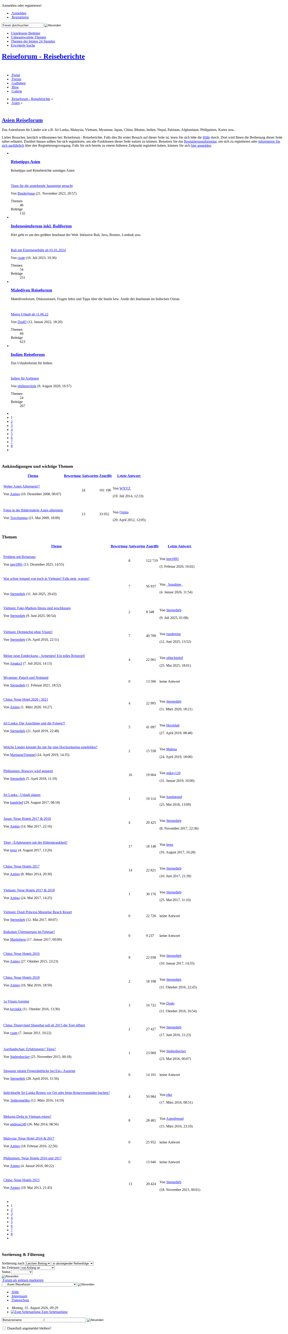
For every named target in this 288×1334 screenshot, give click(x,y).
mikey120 (173, 773)
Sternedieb (17, 594)
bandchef (16, 802)
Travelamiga (19, 518)
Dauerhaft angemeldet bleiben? (28, 1328)
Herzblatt (172, 725)
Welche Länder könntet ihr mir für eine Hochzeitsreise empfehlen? (50, 747)
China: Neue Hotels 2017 (21, 866)
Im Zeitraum (10, 1267)
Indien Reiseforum (28, 354)
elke (169, 1095)
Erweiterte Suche (23, 45)
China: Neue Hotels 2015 (21, 1180)
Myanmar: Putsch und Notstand (25, 677)
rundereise (173, 634)
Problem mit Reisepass (19, 557)
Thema (32, 476)
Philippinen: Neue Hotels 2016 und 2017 (32, 1158)
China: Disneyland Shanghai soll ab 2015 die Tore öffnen (44, 1025)
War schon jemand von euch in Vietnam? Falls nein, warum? (46, 578)
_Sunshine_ (174, 584)
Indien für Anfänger (25, 378)
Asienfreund (175, 1118)
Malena (171, 749)
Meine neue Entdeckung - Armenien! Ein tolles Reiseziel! (44, 656)
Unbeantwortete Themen (28, 37)
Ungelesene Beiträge (25, 33)
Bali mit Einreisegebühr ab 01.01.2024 (38, 250)
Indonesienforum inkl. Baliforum (41, 226)
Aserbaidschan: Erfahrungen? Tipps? (29, 1049)
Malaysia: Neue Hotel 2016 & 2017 (28, 1138)
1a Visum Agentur (16, 1001)
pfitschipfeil (174, 658)
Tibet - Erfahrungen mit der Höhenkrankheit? (35, 842)
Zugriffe (105, 476)
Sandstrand (174, 797)
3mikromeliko (20, 1100)
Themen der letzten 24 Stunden (33, 41)
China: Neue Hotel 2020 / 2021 (25, 699)
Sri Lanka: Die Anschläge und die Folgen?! (34, 723)
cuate (21, 258)
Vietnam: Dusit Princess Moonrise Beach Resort (37, 912)
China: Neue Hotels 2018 (21, 977)
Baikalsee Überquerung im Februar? (29, 932)
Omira (123, 512)
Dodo (170, 1003)
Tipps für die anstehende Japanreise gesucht (42, 186)
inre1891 (16, 564)
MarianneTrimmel (23, 755)
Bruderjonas (26, 193)
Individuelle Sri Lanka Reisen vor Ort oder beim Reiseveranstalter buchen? (56, 1093)
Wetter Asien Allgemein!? (21, 486)
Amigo (15, 494)
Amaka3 (16, 663)
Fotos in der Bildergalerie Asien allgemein (33, 510)
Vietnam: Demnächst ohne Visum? (28, 632)
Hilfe (206, 137)
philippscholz (27, 386)
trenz (13, 850)
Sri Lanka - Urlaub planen (21, 795)
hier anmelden (201, 145)
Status (6, 1272)
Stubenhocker (20, 1057)
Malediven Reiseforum (31, 290)
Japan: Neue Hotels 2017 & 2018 (27, 819)
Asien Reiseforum (22, 120)
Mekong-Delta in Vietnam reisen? (27, 1116)
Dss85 (22, 322)
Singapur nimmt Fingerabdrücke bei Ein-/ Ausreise (39, 1071)
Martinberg (18, 939)
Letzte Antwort (129, 476)
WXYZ (124, 488)
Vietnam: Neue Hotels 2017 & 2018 (29, 890)
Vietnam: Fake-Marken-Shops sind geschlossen (37, 608)
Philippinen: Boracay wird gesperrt (28, 771)
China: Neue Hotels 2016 (21, 954)
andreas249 (18, 1124)
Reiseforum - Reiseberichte (43, 56)
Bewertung (72, 476)
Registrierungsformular (200, 141)
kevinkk (16, 1009)
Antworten (90, 476)
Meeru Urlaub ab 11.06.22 (29, 314)
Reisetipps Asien (25, 161)
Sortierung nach (13, 1263)
